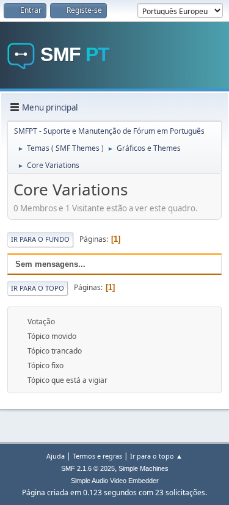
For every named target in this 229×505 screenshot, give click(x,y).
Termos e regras (97, 455)
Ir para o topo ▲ (156, 455)
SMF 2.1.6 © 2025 (88, 468)
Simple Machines (143, 468)
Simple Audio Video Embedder (115, 480)
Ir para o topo (37, 287)
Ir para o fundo (40, 239)
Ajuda (55, 455)
